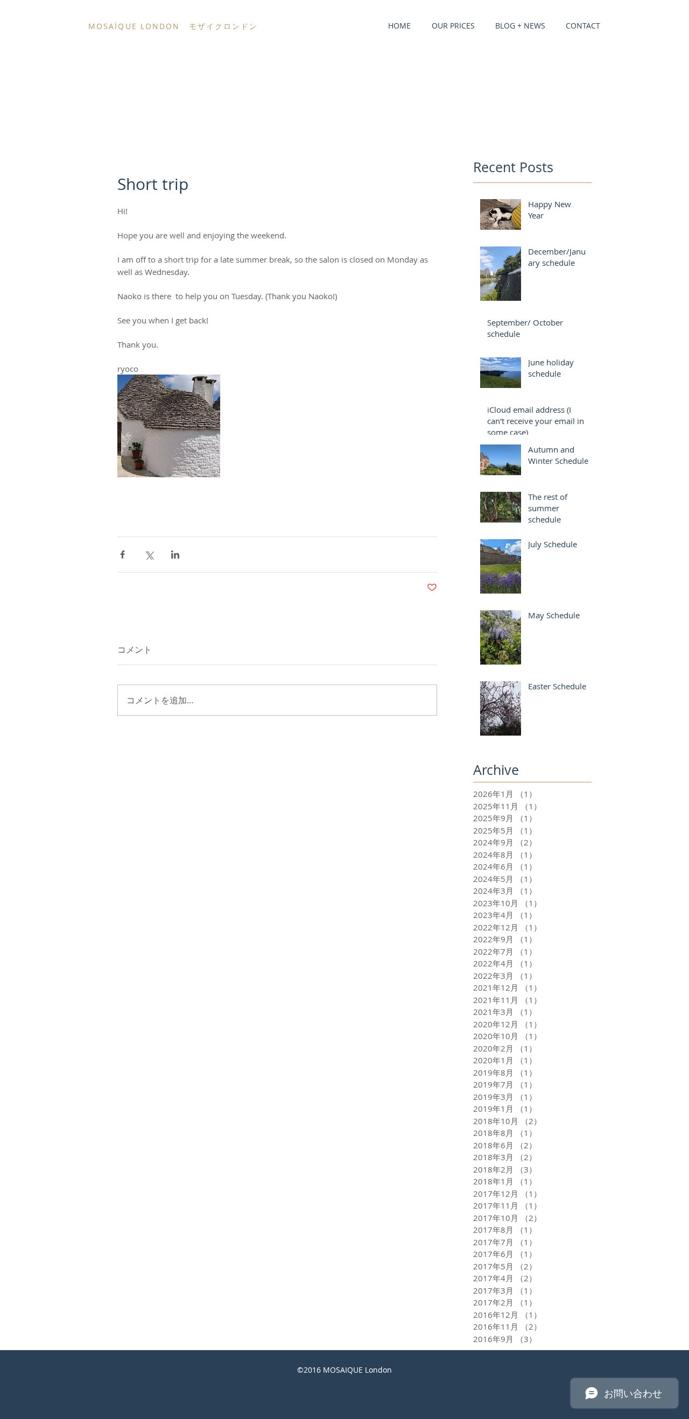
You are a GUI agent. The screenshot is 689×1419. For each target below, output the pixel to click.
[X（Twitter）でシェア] (149, 554)
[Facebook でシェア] (122, 554)
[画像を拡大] (168, 426)
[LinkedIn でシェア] (175, 554)
